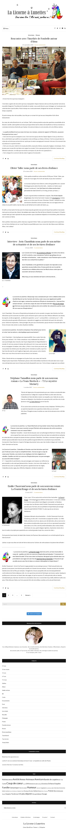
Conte (3, 697)
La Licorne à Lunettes (34, 823)
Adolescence (7, 779)
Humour (31, 787)
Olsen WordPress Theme (30, 827)
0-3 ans (4, 666)
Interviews (31, 35)
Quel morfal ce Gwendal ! (44, 559)
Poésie (4, 721)
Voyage (44, 794)
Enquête (57, 784)
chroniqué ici (56, 198)
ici (36, 499)
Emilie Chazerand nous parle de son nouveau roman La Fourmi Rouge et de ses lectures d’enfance (34, 488)
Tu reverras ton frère (17, 764)
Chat (61, 779)
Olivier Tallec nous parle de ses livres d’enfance (34, 168)
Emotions (45, 784)
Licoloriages (36, 817)
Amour (23, 779)
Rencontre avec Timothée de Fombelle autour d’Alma (34, 40)
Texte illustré (5, 735)
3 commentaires (38, 248)
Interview (56, 788)
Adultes (4, 683)
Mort (22, 791)
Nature (40, 791)
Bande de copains (51, 779)
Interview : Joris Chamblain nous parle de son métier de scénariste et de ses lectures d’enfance (33, 243)
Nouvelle (4, 714)
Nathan (35, 791)
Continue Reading (59, 158)
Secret (3, 794)
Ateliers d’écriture (26, 817)
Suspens (8, 794)
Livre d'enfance (13, 791)
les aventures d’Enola (44, 253)
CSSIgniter (42, 827)
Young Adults (5, 742)
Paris (43, 791)
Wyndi (3, 757)
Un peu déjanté (25, 794)
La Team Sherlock (34, 401)
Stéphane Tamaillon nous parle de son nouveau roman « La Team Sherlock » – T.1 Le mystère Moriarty (34, 381)
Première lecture (6, 725)
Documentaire (5, 700)
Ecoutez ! (45, 817)
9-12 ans (4, 680)
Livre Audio (5, 711)
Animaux (30, 779)
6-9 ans (4, 676)
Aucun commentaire (40, 45)
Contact (52, 817)
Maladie (19, 791)
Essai (3, 704)
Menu (6, 28)
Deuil (24, 783)
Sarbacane (60, 791)
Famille (5, 787)
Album (3, 687)
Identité (38, 788)
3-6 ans (4, 673)
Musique (26, 791)
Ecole (35, 784)
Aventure (39, 779)
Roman (38, 35)
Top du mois (5, 739)
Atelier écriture (6, 690)
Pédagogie (5, 718)
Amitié (16, 779)
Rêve (55, 791)
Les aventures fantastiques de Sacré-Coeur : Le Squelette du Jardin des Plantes (30, 761)
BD (3, 694)
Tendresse (15, 794)
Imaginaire (43, 788)
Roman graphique (6, 732)
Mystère (31, 791)
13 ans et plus (5, 669)
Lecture (7, 791)
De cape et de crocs (13, 757)
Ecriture (39, 784)
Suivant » (28, 595)
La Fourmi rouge (34, 552)
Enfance (51, 784)
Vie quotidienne (37, 794)
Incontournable (50, 788)
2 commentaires (38, 492)
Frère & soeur (23, 788)
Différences (30, 784)
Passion (46, 791)
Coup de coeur (14, 783)
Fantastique (14, 788)
